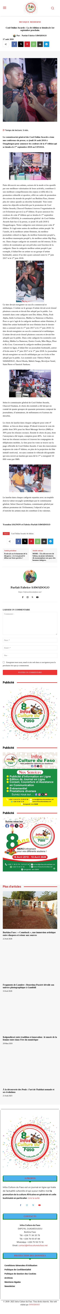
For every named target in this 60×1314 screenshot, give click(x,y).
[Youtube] (37, 597)
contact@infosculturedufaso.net (33, 1245)
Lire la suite (34, 1198)
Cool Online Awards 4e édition (22, 534)
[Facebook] (14, 44)
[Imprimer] (40, 44)
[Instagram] (28, 597)
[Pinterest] (27, 44)
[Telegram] (46, 44)
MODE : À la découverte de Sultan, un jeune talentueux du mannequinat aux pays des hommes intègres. (44, 557)
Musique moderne (30, 22)
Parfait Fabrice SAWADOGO (34, 36)
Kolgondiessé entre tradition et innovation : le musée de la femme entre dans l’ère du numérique (30, 1038)
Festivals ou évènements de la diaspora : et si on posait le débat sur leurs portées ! (15, 556)
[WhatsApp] (33, 44)
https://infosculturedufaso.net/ (30, 592)
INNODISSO (34, 1305)
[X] (21, 44)
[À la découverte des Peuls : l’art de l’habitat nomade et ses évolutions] (30, 1067)
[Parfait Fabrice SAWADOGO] (15, 35)
